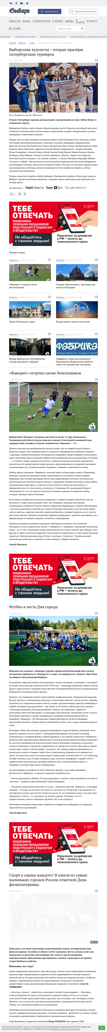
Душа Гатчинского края (14, 36)
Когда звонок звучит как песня (41, 36)
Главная (12, 43)
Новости (22, 43)
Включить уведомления (85, 11)
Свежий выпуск (51, 11)
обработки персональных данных (65, 1029)
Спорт (31, 43)
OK (101, 1028)
